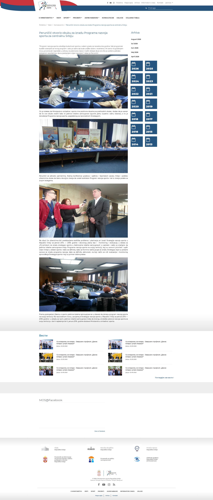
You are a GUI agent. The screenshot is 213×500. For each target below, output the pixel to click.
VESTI (86, 491)
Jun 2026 (134, 48)
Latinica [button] (168, 3)
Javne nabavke (91, 18)
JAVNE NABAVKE (112, 491)
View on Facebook (100, 431)
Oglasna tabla (132, 18)
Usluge (120, 18)
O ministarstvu (46, 18)
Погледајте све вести (164, 378)
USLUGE (139, 491)
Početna (119, 3)
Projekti (77, 18)
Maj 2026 (134, 52)
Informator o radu (148, 3)
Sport (66, 18)
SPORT (93, 491)
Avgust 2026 (136, 39)
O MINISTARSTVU (76, 491)
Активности (59, 25)
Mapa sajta (128, 3)
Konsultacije (108, 18)
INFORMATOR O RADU (127, 491)
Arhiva (137, 3)
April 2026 (135, 57)
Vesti (58, 18)
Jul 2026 (134, 44)
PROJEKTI (101, 491)
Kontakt (160, 3)
